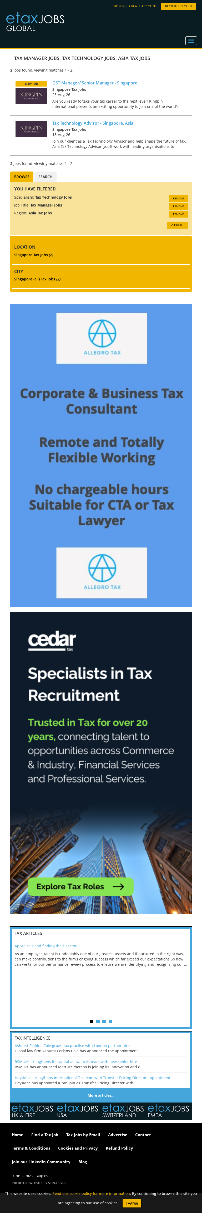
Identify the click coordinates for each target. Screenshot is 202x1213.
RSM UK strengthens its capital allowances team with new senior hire (76, 1061)
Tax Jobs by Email (83, 1134)
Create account (143, 6)
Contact (143, 1134)
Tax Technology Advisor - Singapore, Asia (92, 123)
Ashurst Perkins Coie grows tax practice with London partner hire (72, 1045)
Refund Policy (119, 1148)
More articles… (101, 1095)
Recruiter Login (178, 6)
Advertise (117, 1134)
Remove (178, 198)
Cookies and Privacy (78, 1148)
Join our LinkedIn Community (41, 1161)
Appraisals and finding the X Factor (46, 945)
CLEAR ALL (177, 225)
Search (45, 176)
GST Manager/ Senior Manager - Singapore (94, 83)
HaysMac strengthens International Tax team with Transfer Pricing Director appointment (92, 1077)
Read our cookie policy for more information (91, 1193)
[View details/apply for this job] (31, 95)
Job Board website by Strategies (39, 1183)
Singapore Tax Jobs (33, 254)
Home (17, 1134)
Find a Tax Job (44, 1134)
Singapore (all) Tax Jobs (37, 278)
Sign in (119, 6)
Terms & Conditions (31, 1148)
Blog (82, 1161)
